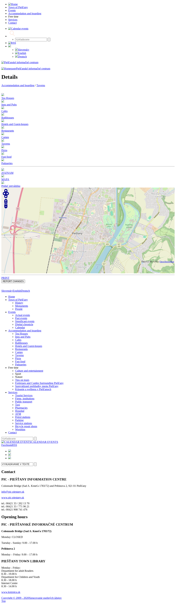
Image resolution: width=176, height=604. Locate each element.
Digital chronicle (24, 324)
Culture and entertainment (29, 370)
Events (12, 312)
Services (12, 392)
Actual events (22, 315)
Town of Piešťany (18, 299)
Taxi (17, 404)
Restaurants (21, 349)
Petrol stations (22, 417)
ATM (18, 414)
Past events (21, 318)
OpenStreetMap (167, 261)
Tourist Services (23, 395)
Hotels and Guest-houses (28, 346)
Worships (20, 429)
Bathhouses (21, 342)
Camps (19, 352)
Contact (12, 432)
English (22, 53)
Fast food (20, 361)
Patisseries (20, 364)
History (19, 302)
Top (3, 601)
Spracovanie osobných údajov (45, 597)
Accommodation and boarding (17, 85)
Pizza (18, 358)
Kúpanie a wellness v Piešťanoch (33, 389)
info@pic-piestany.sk (12, 491)
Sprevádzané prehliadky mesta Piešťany (36, 386)
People (19, 308)
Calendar (20, 327)
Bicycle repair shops (26, 426)
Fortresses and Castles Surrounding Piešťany (39, 383)
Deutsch (22, 56)
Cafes (18, 339)
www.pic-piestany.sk (12, 497)
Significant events (24, 321)
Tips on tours (22, 380)
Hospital (19, 410)
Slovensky (23, 49)
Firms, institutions (24, 398)
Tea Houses (21, 333)
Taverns (40, 85)
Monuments (21, 305)
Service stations (23, 423)
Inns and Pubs (22, 336)
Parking (19, 420)
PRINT (5, 277)
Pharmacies (21, 407)
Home (11, 296)
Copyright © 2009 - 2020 (15, 597)
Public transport (23, 401)
